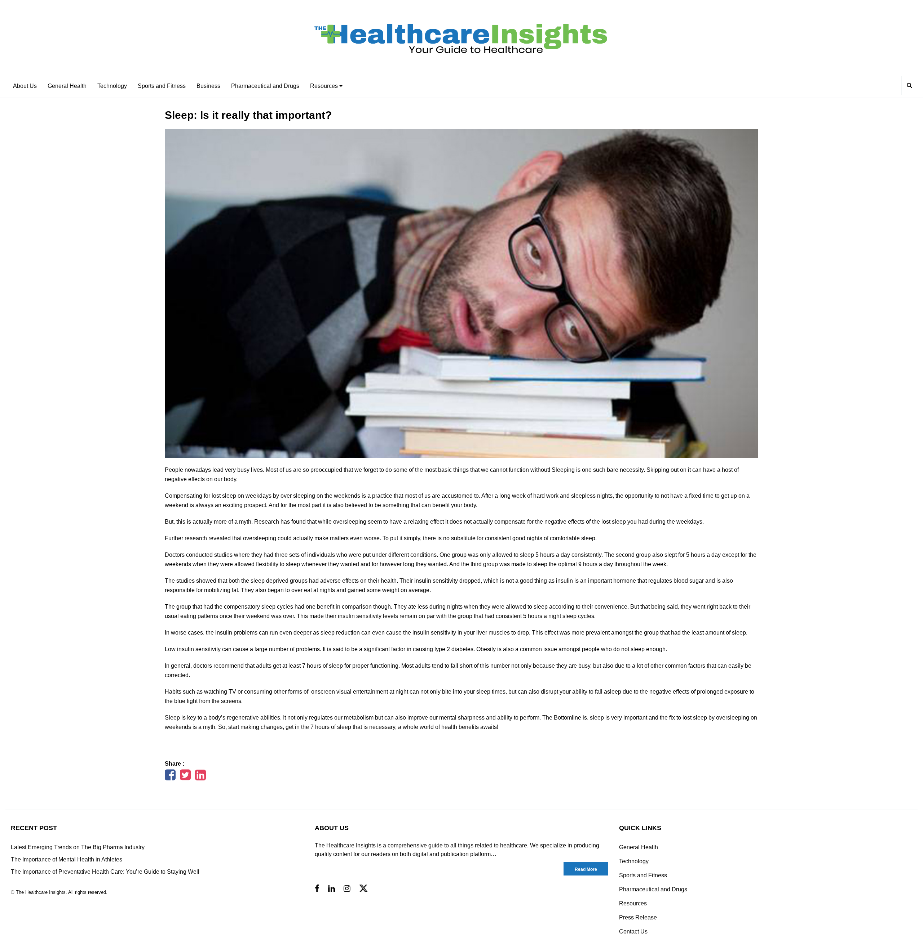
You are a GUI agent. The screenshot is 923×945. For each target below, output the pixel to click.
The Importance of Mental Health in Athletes (66, 859)
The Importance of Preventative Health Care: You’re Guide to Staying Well (105, 872)
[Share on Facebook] (170, 777)
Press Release (638, 917)
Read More (586, 869)
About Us (25, 86)
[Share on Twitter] (185, 777)
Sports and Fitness (162, 86)
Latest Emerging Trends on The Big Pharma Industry (78, 847)
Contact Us (633, 931)
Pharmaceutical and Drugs (265, 86)
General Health (67, 86)
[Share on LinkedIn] (200, 777)
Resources (324, 86)
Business (208, 86)
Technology (112, 86)
